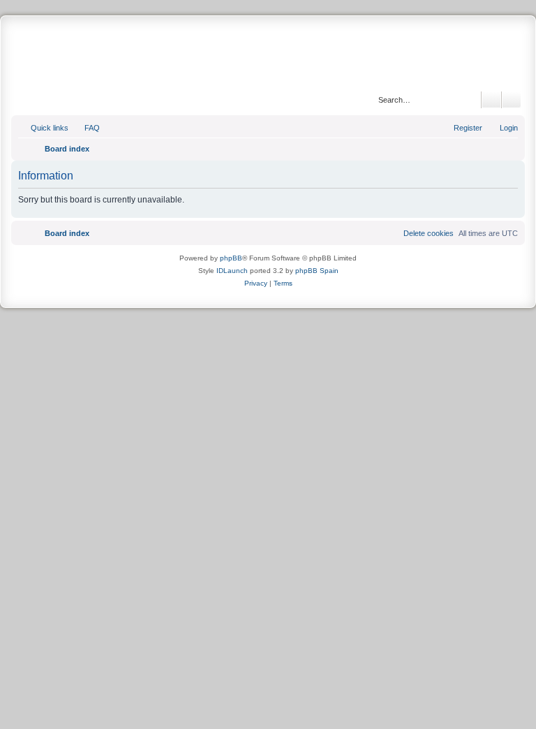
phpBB (231, 258)
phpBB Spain (316, 270)
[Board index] (268, 55)
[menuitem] (86, 127)
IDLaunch (232, 270)
